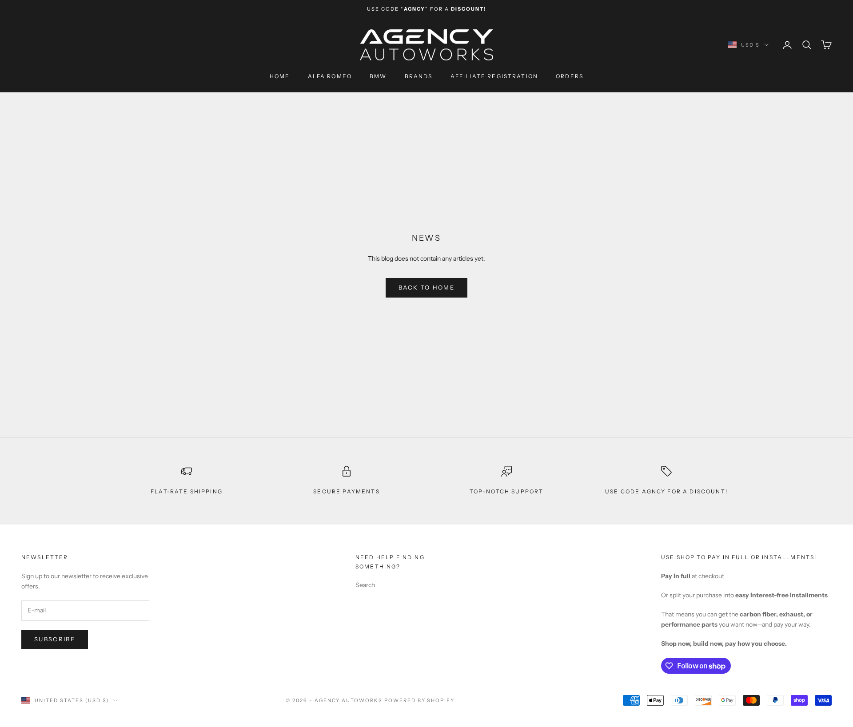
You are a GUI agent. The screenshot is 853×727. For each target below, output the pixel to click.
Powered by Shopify (419, 700)
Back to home (426, 287)
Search (365, 585)
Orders (569, 76)
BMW (378, 76)
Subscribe (54, 639)
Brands (419, 76)
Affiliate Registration (494, 76)
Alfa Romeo (330, 76)
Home (280, 76)
